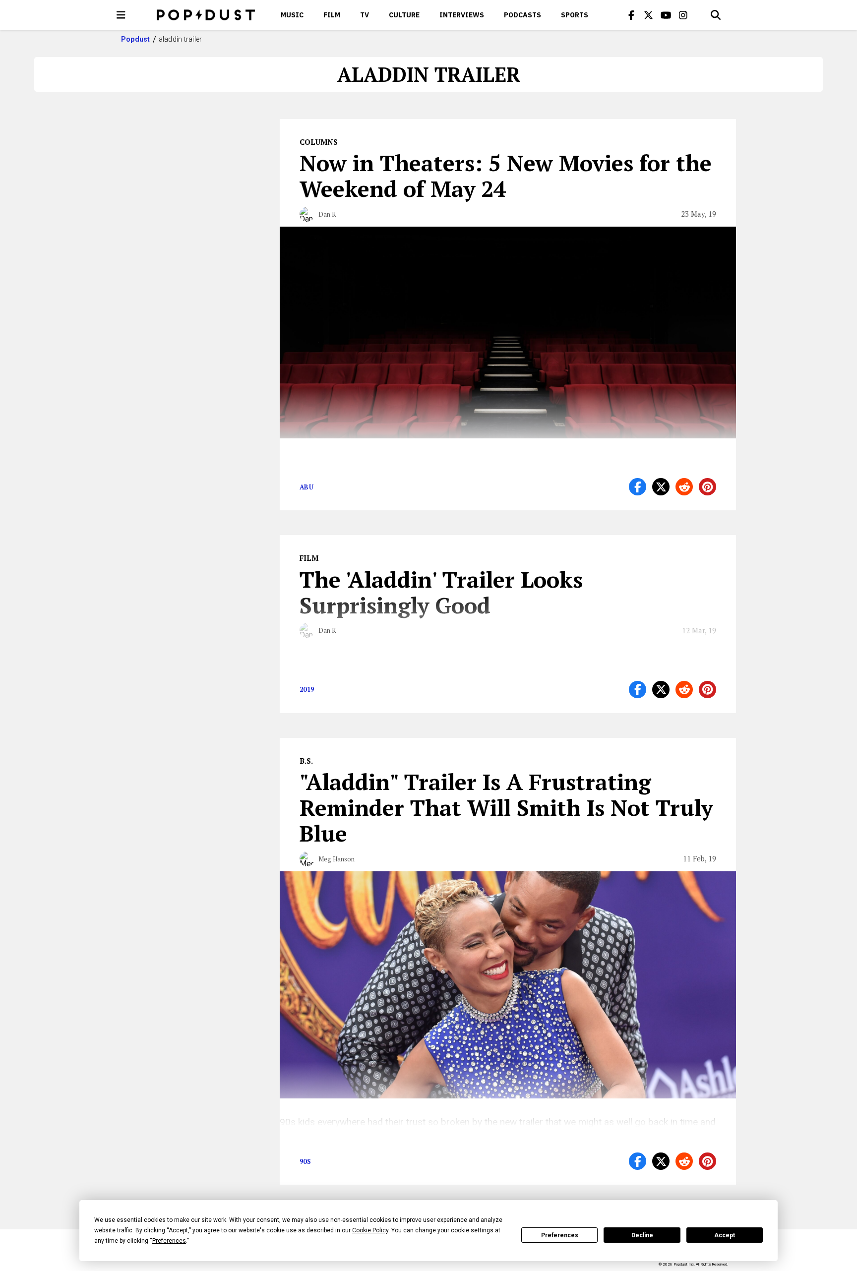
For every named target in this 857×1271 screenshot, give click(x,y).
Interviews (461, 14)
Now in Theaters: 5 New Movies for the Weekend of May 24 (506, 175)
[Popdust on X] (648, 15)
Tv (364, 14)
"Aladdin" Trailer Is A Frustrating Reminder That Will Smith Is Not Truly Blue (506, 807)
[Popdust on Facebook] (631, 15)
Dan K (327, 214)
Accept (724, 1235)
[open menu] (121, 15)
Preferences (559, 1235)
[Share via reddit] (684, 486)
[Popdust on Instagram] (683, 15)
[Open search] (716, 15)
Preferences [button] (169, 1240)
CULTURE (404, 14)
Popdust (135, 39)
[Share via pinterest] (707, 486)
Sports (574, 14)
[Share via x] (661, 486)
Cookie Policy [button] (370, 1230)
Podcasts (522, 14)
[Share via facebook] (637, 486)
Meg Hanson (336, 858)
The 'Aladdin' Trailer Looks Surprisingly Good (441, 592)
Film (331, 14)
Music (292, 14)
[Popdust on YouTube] (666, 15)
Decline (642, 1235)
